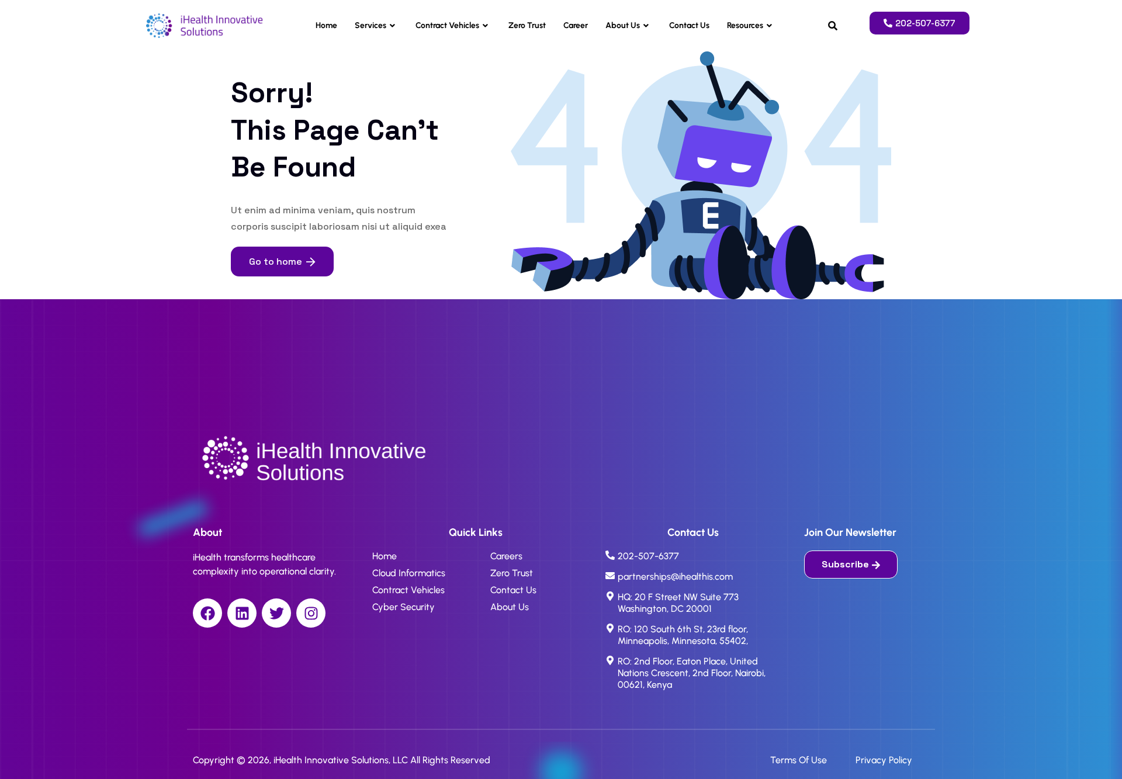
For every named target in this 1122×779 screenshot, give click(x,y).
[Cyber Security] (416, 609)
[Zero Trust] (534, 575)
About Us (622, 25)
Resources (745, 25)
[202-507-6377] (693, 561)
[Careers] (534, 559)
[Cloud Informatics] (416, 575)
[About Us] (534, 609)
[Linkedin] (242, 613)
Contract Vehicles (447, 25)
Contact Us (689, 25)
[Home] (416, 559)
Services (370, 25)
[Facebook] (207, 613)
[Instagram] (310, 613)
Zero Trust (527, 25)
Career (575, 25)
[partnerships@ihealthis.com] (693, 581)
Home (326, 25)
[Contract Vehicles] (416, 592)
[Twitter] (276, 613)
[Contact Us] (534, 592)
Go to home (275, 261)
